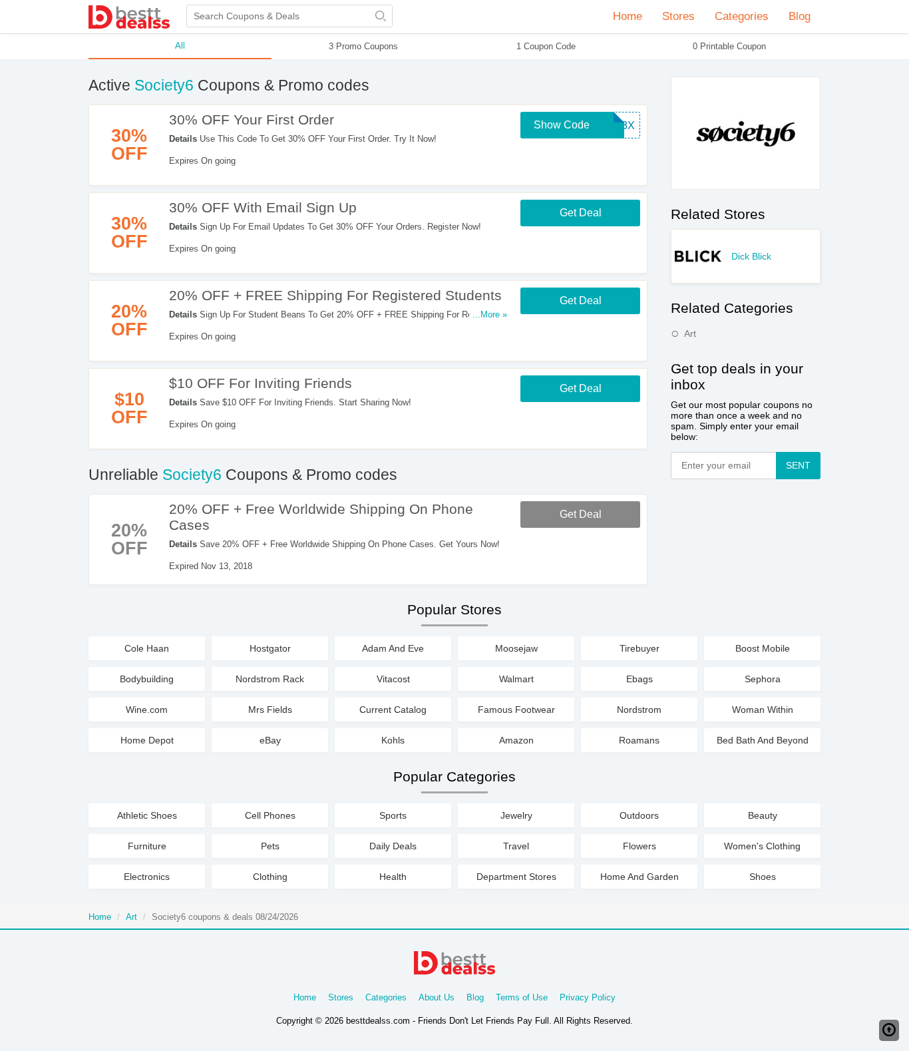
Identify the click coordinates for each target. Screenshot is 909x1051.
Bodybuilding (147, 679)
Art (690, 333)
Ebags (639, 679)
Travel (516, 846)
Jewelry (516, 815)
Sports (393, 815)
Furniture (147, 846)
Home (627, 16)
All (180, 46)
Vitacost (393, 679)
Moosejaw (516, 648)
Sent (798, 465)
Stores (340, 997)
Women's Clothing (762, 846)
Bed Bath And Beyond (763, 740)
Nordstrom (639, 709)
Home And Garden (639, 876)
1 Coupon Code (546, 46)
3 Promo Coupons (363, 46)
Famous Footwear (516, 709)
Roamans (639, 740)
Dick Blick (751, 256)
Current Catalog (393, 709)
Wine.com (147, 709)
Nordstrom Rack (270, 679)
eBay (270, 740)
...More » (489, 314)
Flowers (639, 846)
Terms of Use (522, 997)
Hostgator (270, 648)
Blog (800, 16)
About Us (436, 997)
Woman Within (762, 709)
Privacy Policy (588, 997)
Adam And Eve (393, 648)
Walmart (516, 679)
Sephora (763, 679)
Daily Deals (393, 846)
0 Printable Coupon (729, 46)
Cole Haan (146, 648)
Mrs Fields (270, 709)
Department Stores (516, 876)
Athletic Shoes (147, 815)
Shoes (762, 876)
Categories (386, 997)
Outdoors (639, 815)
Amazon (516, 740)
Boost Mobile (762, 648)
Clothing (270, 876)
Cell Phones (270, 815)
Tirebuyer (639, 648)
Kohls (393, 740)
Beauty (762, 815)
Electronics (147, 876)
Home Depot (147, 740)
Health (393, 876)
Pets (270, 846)
